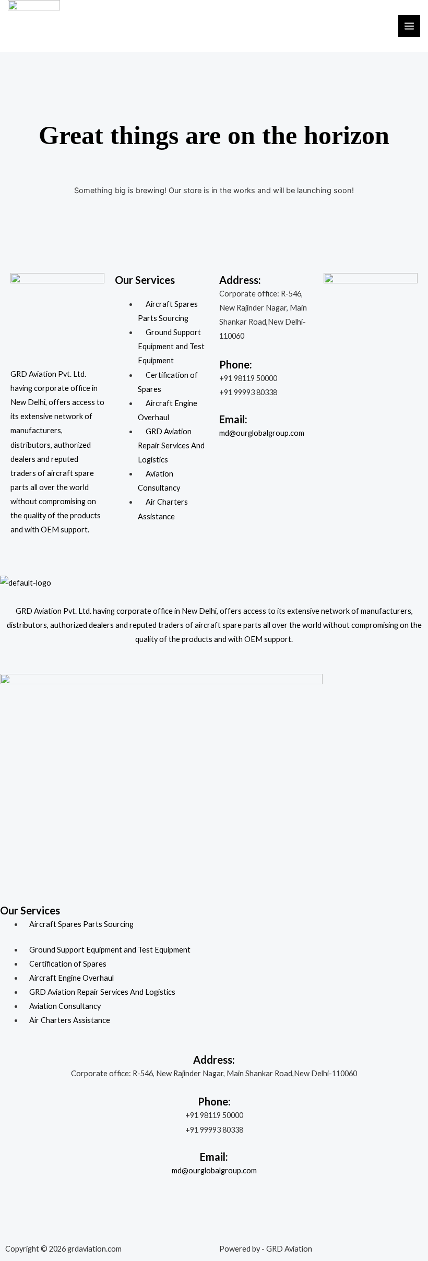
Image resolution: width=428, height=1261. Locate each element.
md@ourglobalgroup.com (261, 433)
